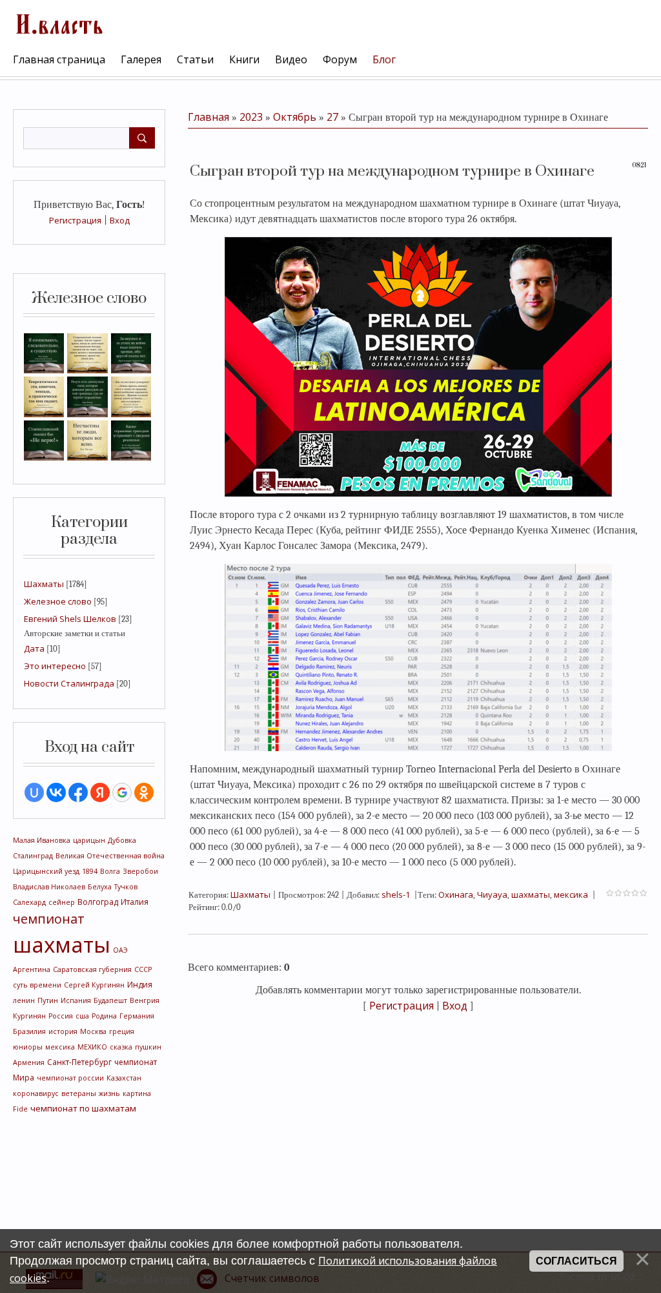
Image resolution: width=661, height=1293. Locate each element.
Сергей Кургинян (94, 984)
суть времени (37, 984)
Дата (34, 648)
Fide (20, 1108)
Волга (110, 871)
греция (121, 1031)
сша (82, 1015)
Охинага (455, 894)
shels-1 (395, 894)
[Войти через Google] (122, 792)
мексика (60, 1046)
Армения (29, 1062)
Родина (104, 1015)
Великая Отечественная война (110, 855)
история (62, 1031)
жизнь (109, 1093)
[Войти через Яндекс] (100, 792)
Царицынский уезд (46, 871)
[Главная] (58, 22)
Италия (134, 901)
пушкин (148, 1046)
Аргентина (31, 969)
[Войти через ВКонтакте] (56, 792)
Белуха (100, 886)
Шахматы (44, 584)
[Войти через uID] (34, 792)
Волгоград (97, 901)
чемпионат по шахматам (83, 1108)
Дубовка (122, 840)
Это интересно (55, 666)
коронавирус (36, 1093)
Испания (76, 1000)
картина (137, 1093)
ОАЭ (120, 950)
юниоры (28, 1046)
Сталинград (33, 855)
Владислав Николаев (49, 886)
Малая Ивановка (41, 840)
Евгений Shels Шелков (70, 619)
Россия (60, 1015)
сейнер (61, 902)
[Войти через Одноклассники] (144, 792)
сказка (121, 1046)
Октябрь (294, 117)
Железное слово (58, 601)
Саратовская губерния (92, 969)
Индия (139, 984)
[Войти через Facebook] (78, 792)
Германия (136, 1015)
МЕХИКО (92, 1046)
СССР (143, 969)
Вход (120, 220)
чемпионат (49, 918)
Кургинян (29, 1015)
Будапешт (110, 1000)
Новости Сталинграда (69, 683)
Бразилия (29, 1031)
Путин (47, 1000)
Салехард (29, 902)
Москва (93, 1031)
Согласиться (576, 1261)
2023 (251, 117)
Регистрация (75, 220)
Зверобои (140, 871)
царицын (89, 840)
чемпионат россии (70, 1077)
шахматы (61, 944)
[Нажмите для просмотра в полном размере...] (418, 365)
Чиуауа (492, 894)
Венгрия (144, 1000)
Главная (208, 117)
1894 (89, 871)
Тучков (125, 886)
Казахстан (124, 1077)
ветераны (78, 1093)
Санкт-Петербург (79, 1062)
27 (332, 117)
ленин (24, 1000)
